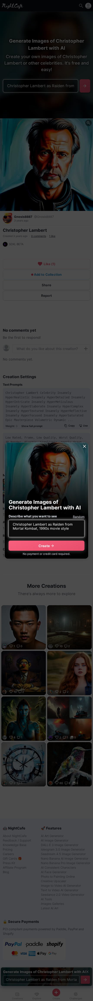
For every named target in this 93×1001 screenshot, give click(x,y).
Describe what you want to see (33, 516)
